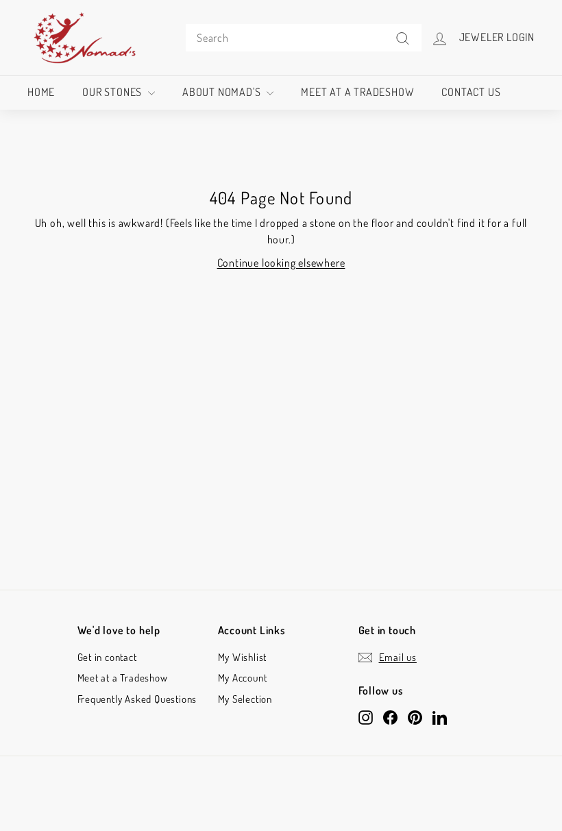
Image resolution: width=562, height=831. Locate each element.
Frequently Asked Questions (137, 699)
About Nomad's (222, 92)
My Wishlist (242, 657)
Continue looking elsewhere (281, 262)
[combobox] (303, 37)
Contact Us (470, 92)
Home (41, 92)
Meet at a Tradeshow (357, 92)
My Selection (245, 699)
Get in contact (107, 657)
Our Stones (113, 92)
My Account (242, 677)
